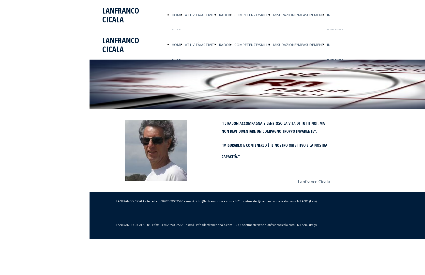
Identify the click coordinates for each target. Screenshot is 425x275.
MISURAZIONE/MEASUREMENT (298, 15)
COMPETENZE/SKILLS (252, 15)
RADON (225, 15)
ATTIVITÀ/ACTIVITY (200, 15)
